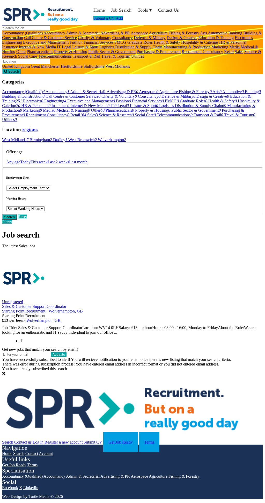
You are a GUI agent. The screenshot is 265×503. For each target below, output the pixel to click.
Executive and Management (46, 42)
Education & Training (216, 37)
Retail (229, 51)
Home (99, 10)
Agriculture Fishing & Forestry (174, 33)
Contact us (23, 442)
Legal (66, 47)
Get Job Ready (120, 442)
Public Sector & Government (112, 51)
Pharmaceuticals (40, 51)
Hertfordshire (72, 66)
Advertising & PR (115, 33)
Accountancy (54, 33)
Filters (7, 222)
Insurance (10, 47)
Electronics (244, 37)
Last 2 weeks (58, 162)
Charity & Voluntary (94, 37)
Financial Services (98, 42)
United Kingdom (16, 66)
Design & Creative (182, 37)
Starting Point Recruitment (23, 311)
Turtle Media (38, 496)
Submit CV (93, 442)
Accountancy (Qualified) (22, 33)
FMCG (120, 42)
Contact (31, 453)
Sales (239, 51)
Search (9, 217)
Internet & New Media (37, 47)
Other (21, 51)
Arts (203, 33)
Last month (78, 162)
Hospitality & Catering (199, 42)
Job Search (121, 10)
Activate (59, 354)
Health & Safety (167, 42)
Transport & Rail (86, 56)
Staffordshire (94, 66)
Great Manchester (45, 66)
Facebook (10, 487)
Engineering (12, 42)
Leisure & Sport (85, 47)
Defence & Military (150, 37)
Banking (235, 33)
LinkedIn (30, 487)
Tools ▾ (145, 10)
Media (234, 47)
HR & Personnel (232, 42)
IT (59, 47)
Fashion (76, 42)
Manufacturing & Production (186, 47)
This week (39, 162)
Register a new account (64, 442)
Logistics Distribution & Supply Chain (130, 47)
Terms (149, 442)
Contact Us (168, 10)
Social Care (27, 56)
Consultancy (122, 37)
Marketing (219, 47)
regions (30, 129)
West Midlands (118, 66)
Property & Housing (70, 51)
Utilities (137, 56)
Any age (13, 162)
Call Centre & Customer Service (50, 37)
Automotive (217, 33)
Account (46, 453)
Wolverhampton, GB (66, 311)
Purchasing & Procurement (159, 51)
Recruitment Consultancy (202, 51)
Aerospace (139, 33)
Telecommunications (55, 56)
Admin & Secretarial (83, 33)
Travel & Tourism (115, 56)
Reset (22, 217)
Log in (38, 442)
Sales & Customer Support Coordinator (34, 306)
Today (25, 162)
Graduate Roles (140, 42)
